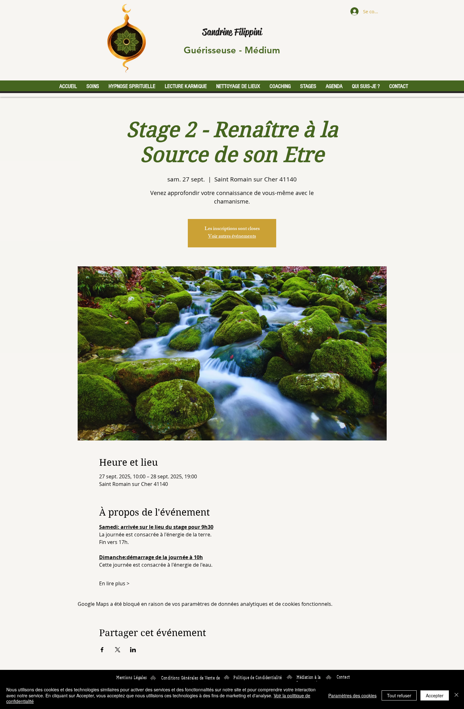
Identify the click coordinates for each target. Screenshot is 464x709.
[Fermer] (456, 695)
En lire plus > (114, 583)
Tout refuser (399, 695)
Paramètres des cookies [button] (352, 695)
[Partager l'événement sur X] (118, 649)
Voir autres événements (232, 236)
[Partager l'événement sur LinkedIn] (133, 649)
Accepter (434, 695)
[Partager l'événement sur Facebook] (102, 649)
